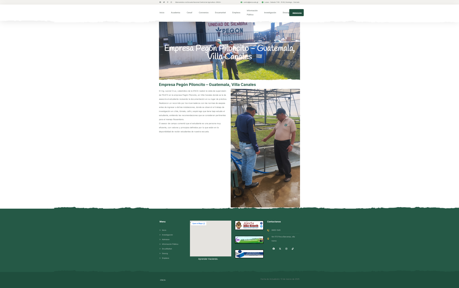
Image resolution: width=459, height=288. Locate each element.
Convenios (203, 12)
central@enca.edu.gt (250, 2)
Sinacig (286, 12)
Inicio (162, 12)
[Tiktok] (293, 249)
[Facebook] (274, 249)
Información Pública (252, 12)
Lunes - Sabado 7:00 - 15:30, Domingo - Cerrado (282, 2)
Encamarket (220, 12)
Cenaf (189, 12)
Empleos (236, 12)
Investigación (270, 12)
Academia (175, 12)
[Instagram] (286, 249)
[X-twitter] (280, 249)
